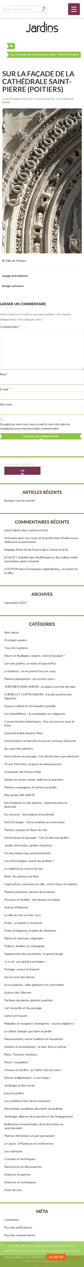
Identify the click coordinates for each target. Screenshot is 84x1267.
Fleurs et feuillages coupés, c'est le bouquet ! (34, 655)
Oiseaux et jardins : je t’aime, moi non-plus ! (33, 1070)
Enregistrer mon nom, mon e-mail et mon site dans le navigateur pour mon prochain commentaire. (35, 426)
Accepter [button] (56, 1257)
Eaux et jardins (14, 1093)
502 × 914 (34, 98)
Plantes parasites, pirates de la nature (29, 892)
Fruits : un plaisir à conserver (23, 923)
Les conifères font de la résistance (27, 1101)
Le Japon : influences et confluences (29, 1143)
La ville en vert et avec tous (22, 915)
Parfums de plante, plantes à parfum (28, 1000)
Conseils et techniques (20, 1159)
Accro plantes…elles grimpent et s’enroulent (34, 984)
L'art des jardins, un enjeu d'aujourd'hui (30, 663)
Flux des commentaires (19, 1235)
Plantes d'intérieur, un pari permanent (29, 1136)
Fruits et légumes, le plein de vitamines (30, 930)
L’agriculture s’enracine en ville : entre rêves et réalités (40, 884)
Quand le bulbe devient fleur (23, 733)
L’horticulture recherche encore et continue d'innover (40, 741)
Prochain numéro (15, 640)
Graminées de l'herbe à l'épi (22, 772)
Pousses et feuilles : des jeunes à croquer (32, 899)
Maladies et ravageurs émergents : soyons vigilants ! (39, 1023)
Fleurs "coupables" (16, 1062)
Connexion (11, 1219)
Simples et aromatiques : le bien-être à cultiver (35, 1046)
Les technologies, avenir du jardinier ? (29, 861)
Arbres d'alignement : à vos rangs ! (27, 1077)
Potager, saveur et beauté (21, 969)
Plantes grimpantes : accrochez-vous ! (30, 679)
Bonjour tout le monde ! (20, 500)
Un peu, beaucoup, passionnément (27, 853)
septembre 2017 (15, 602)
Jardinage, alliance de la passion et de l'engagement (38, 1116)
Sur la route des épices (19, 977)
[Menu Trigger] (74, 9)
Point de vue (12, 1190)
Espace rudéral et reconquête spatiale (30, 706)
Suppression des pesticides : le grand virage (33, 954)
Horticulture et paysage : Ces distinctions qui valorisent (41, 756)
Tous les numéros (16, 648)
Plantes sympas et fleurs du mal (25, 830)
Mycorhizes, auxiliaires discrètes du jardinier (33, 1108)
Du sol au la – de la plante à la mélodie (29, 814)
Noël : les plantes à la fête (21, 876)
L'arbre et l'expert (16, 1015)
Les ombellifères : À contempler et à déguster (35, 713)
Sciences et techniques (20, 1182)
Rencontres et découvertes (23, 1166)
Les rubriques (13, 1151)
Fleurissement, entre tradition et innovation (33, 1039)
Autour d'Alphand (16, 907)
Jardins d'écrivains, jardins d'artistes (28, 845)
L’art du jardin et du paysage (23, 1008)
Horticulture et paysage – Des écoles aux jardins (36, 837)
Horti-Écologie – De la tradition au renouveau (34, 822)
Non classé (11, 632)
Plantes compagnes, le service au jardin (30, 787)
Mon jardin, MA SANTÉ (19, 795)
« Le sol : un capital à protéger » (25, 961)
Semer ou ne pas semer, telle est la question (33, 779)
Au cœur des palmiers (18, 748)
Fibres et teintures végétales (24, 938)
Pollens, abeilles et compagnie (24, 946)
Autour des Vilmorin (17, 992)
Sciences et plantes (17, 1174)
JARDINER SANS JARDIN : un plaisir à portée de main (40, 686)
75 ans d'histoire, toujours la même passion (33, 764)
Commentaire (10, 326)
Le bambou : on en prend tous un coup (30, 671)
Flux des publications (18, 1227)
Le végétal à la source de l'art (23, 868)
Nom (4, 374)
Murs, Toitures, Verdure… (21, 1054)
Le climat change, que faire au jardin (28, 1031)
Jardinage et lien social (19, 1085)
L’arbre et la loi (38, 530)
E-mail (5, 389)
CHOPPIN (11, 569)
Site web (6, 404)
